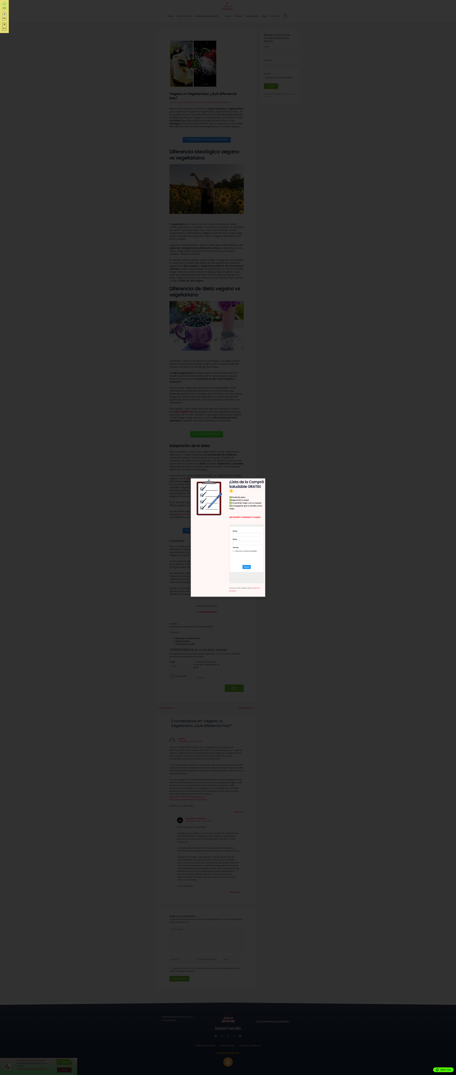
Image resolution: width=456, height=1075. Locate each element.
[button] (443, 1069)
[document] (228, 537)
